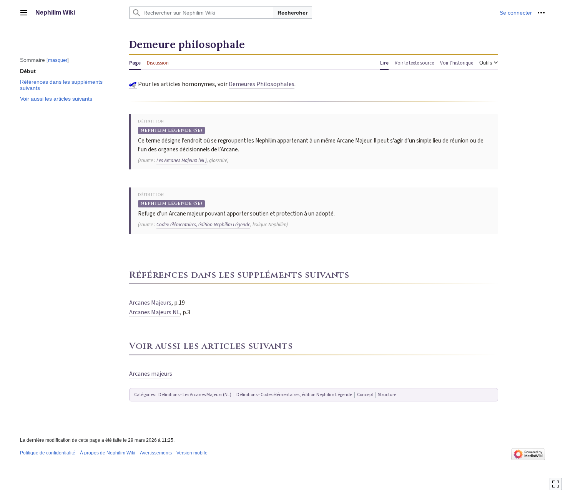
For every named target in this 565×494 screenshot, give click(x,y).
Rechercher (292, 13)
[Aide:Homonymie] (133, 84)
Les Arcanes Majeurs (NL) (181, 160)
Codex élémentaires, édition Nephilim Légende (203, 224)
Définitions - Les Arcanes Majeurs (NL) (194, 394)
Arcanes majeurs (150, 374)
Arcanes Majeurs (150, 302)
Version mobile (192, 453)
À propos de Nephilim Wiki (107, 453)
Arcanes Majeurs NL (154, 312)
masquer (57, 60)
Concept (365, 394)
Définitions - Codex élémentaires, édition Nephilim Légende (294, 394)
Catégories (144, 394)
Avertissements (156, 453)
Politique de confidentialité (47, 453)
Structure (387, 394)
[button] (24, 13)
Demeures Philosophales (261, 84)
